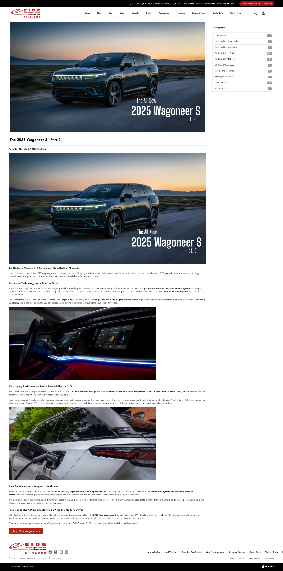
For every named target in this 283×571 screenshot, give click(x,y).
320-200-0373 (188, 4)
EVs (110, 13)
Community (242, 36)
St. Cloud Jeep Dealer (242, 53)
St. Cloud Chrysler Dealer (242, 41)
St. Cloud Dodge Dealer (242, 47)
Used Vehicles (170, 552)
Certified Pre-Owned (191, 552)
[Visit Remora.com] (268, 567)
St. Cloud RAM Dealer (242, 59)
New (99, 13)
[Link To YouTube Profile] (61, 552)
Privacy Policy (254, 558)
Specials (135, 13)
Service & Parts (198, 13)
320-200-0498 (209, 4)
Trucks (148, 13)
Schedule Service (237, 552)
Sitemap (241, 558)
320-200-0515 (228, 4)
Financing (180, 13)
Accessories (164, 13)
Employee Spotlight (242, 77)
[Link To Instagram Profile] (66, 552)
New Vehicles (242, 83)
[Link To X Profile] (56, 552)
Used (122, 13)
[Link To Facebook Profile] (50, 552)
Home (87, 13)
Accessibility (269, 558)
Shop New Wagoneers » (26, 531)
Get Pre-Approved (215, 552)
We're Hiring (235, 13)
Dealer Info (218, 13)
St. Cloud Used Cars (242, 65)
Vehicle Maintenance (242, 71)
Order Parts (255, 552)
